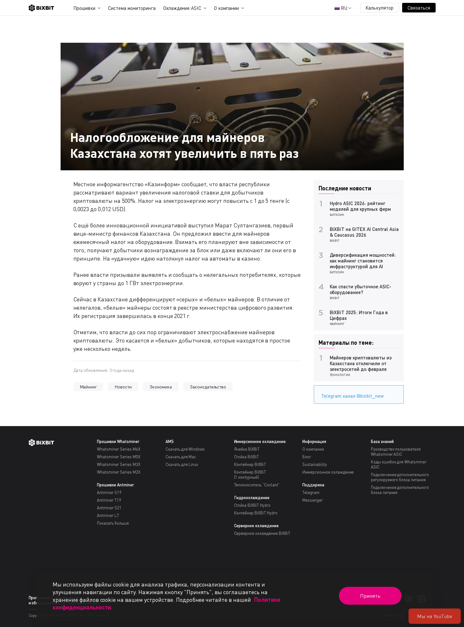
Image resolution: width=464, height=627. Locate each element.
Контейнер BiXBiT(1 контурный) (250, 474)
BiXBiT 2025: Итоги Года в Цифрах (359, 315)
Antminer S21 (109, 507)
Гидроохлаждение (252, 497)
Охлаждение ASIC (182, 8)
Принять (370, 596)
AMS (170, 441)
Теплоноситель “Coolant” (257, 484)
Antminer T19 (109, 500)
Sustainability (314, 464)
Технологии (340, 375)
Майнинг (88, 386)
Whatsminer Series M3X (118, 464)
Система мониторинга (131, 8)
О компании (226, 8)
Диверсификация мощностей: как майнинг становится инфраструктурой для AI (363, 260)
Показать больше (113, 523)
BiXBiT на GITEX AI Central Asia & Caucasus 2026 (364, 232)
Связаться (419, 8)
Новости (123, 386)
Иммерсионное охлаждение (260, 441)
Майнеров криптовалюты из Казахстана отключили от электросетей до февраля (361, 363)
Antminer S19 (109, 492)
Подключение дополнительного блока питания (400, 490)
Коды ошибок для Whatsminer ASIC (398, 464)
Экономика (161, 386)
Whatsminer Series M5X (118, 456)
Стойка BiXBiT (246, 456)
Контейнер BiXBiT (250, 464)
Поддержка (313, 484)
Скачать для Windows (185, 449)
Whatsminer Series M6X (118, 449)
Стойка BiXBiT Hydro (252, 505)
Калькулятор (379, 8)
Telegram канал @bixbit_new (352, 396)
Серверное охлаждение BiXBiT (262, 533)
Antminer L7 (108, 515)
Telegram (311, 492)
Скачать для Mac (181, 456)
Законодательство (208, 386)
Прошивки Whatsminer (118, 441)
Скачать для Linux (182, 464)
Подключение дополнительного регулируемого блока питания (400, 477)
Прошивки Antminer (115, 484)
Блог (306, 456)
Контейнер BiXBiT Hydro (255, 512)
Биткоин (337, 215)
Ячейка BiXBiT (247, 449)
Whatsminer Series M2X (118, 472)
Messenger (312, 500)
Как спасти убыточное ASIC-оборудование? (360, 289)
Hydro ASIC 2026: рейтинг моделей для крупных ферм (360, 206)
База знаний (382, 441)
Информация (314, 441)
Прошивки (84, 8)
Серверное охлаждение (256, 525)
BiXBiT (335, 240)
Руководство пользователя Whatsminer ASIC (396, 451)
